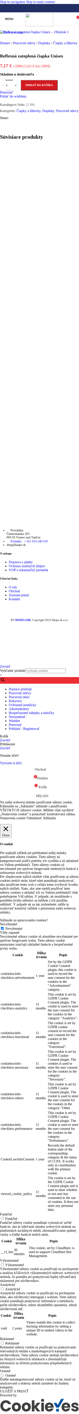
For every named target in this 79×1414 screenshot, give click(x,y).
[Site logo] (39, 25)
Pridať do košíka (39, 85)
